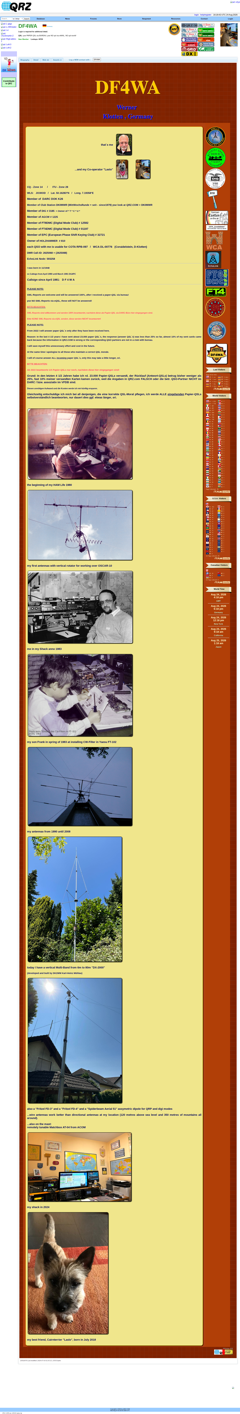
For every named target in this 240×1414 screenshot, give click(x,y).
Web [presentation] (45, 60)
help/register (205, 15)
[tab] (25, 60)
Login (230, 19)
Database (41, 19)
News (67, 19)
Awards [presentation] (57, 60)
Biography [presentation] (24, 60)
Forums (93, 19)
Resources (175, 19)
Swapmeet (146, 19)
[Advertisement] (125, 1387)
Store (119, 19)
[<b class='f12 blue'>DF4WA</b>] (229, 46)
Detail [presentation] (36, 60)
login (196, 15)
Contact (204, 19)
